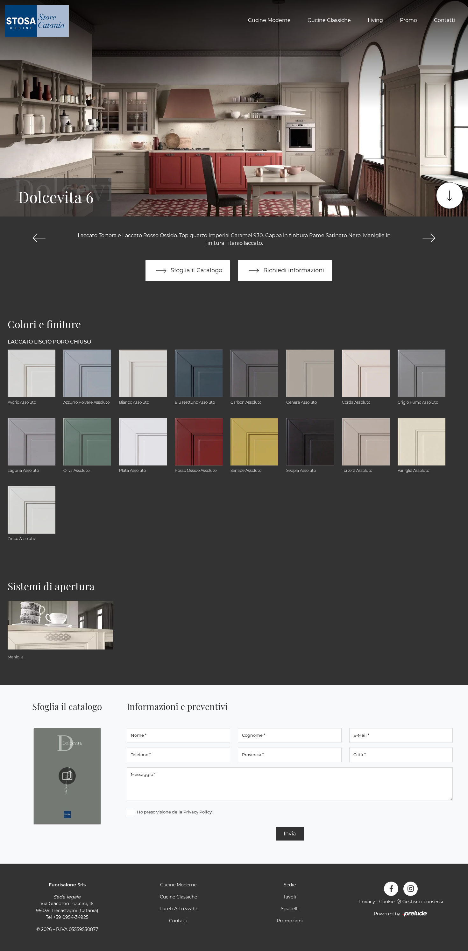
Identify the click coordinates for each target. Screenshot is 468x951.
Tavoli (289, 897)
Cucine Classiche (329, 20)
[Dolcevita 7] (429, 238)
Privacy (366, 902)
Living (375, 20)
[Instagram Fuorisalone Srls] (410, 889)
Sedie (290, 885)
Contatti (444, 20)
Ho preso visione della (174, 811)
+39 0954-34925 (71, 917)
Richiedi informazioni (293, 270)
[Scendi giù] (449, 195)
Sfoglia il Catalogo (195, 270)
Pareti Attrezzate (178, 909)
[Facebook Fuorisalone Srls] (391, 889)
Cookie (386, 902)
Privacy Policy (197, 811)
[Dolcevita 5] (39, 238)
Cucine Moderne (269, 20)
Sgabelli (290, 909)
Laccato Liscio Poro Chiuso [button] (49, 342)
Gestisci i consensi (422, 902)
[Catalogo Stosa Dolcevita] (67, 776)
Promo (408, 20)
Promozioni (290, 921)
